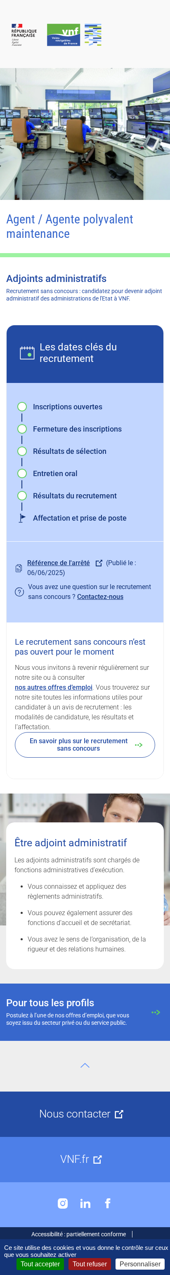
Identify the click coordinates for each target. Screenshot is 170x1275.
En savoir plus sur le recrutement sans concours (79, 744)
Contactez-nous (100, 597)
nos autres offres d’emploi (53, 687)
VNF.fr (74, 1159)
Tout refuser (90, 1264)
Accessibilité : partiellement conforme (78, 1234)
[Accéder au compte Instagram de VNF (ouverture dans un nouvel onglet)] (63, 1203)
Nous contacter (75, 1114)
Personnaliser (140, 1264)
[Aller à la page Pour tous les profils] (85, 1012)
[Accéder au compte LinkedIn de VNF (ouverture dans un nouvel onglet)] (85, 1203)
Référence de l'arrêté (58, 563)
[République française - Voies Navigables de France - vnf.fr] (85, 35)
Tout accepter (40, 1264)
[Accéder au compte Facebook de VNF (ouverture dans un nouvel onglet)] (108, 1203)
